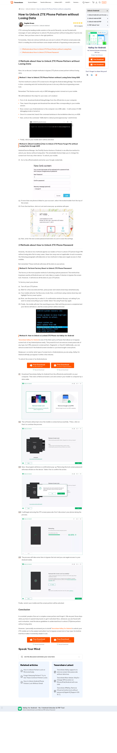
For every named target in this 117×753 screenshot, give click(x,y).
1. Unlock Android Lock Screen (96, 15)
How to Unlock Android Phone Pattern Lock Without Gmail (34, 682)
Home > (22, 9)
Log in (104, 2)
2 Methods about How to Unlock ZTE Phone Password (40, 52)
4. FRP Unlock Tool (93, 25)
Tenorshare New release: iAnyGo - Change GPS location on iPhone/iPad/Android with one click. (68, 681)
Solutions (75, 2)
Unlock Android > (31, 9)
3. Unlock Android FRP (94, 21)
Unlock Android (45, 25)
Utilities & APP (58, 2)
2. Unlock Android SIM (94, 18)
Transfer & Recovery (45, 2)
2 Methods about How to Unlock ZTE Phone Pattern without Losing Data (46, 49)
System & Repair (32, 2)
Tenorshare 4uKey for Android (28, 340)
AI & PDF (67, 2)
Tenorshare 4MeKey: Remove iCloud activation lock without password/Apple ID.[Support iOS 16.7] (68, 691)
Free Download (98, 59)
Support (87, 2)
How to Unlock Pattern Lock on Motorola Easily (34, 671)
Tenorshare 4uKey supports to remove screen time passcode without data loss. (67, 672)
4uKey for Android (97, 47)
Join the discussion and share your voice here (39, 657)
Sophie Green (29, 23)
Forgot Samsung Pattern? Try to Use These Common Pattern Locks (35, 677)
